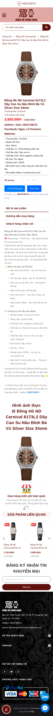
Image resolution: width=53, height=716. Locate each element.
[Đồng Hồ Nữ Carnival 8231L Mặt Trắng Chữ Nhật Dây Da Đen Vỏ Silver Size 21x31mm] (40, 531)
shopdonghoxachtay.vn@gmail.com (25, 627)
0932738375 (29, 3)
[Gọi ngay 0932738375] (6, 709)
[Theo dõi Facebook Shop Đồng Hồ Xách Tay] (4, 671)
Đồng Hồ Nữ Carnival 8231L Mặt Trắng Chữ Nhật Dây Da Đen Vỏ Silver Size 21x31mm (39, 546)
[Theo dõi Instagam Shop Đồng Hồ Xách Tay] (18, 671)
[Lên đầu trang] (46, 687)
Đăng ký (26, 587)
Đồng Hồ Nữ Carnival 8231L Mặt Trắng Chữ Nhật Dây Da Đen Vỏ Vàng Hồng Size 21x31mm (13, 546)
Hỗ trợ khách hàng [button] (13, 636)
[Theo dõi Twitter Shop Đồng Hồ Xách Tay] (11, 671)
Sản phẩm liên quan (26, 514)
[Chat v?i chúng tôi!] (45, 708)
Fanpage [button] (7, 645)
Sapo (32, 712)
